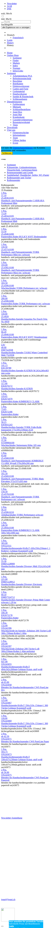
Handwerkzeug (20, 94)
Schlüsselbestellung (21, 109)
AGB (9, 6)
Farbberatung (19, 104)
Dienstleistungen (14, 101)
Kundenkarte (19, 117)
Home (10, 53)
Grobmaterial (19, 91)
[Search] (2, 22)
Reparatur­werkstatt (21, 122)
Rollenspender (13, 180)
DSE (9, 8)
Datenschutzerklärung (23, 148)
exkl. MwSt (6, 13)
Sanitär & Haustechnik (23, 96)
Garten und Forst (20, 89)
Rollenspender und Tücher (19, 177)
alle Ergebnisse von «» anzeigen (15, 27)
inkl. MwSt (6, 19)
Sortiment (17, 58)
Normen (16, 68)
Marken (16, 63)
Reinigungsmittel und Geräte (20, 172)
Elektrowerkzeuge (21, 86)
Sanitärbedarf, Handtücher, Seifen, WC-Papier (28, 175)
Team (15, 138)
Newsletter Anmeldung (11, 818)
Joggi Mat (17, 114)
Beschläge (17, 81)
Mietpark (17, 107)
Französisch (18, 37)
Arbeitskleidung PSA (22, 76)
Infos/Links (18, 71)
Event (15, 143)
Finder (16, 60)
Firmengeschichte (21, 132)
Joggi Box (17, 112)
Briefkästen (18, 83)
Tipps (15, 125)
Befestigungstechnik (22, 78)
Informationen (19, 135)
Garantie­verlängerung (22, 119)
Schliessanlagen (20, 99)
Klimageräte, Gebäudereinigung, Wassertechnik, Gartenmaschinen (22, 168)
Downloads (12, 127)
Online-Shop (13, 55)
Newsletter (12, 3)
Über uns (11, 130)
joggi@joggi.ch (8, 899)
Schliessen (7, 153)
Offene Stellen (19, 140)
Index (15, 65)
